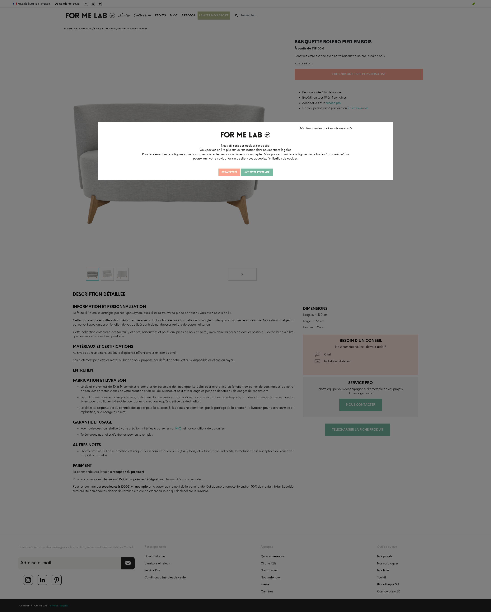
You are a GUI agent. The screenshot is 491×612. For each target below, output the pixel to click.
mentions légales (279, 150)
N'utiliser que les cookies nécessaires (325, 128)
